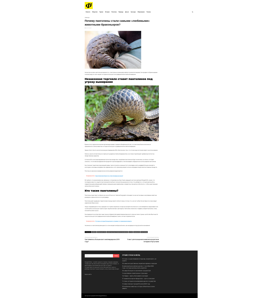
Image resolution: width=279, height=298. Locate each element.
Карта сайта (88, 274)
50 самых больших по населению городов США (136, 270)
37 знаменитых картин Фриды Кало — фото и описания (138, 278)
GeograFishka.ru (102, 295)
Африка (94, 232)
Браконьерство (101, 232)
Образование (141, 12)
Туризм (101, 12)
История (107, 12)
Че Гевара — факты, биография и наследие (135, 276)
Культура (133, 12)
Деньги (127, 12)
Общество (95, 12)
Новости (88, 12)
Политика (114, 12)
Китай (130, 232)
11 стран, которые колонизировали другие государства (139, 281)
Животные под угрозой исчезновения (117, 232)
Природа (121, 12)
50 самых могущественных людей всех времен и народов (139, 263)
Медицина (137, 232)
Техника (148, 12)
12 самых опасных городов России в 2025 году (136, 284)
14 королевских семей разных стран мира (134, 273)
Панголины (144, 232)
